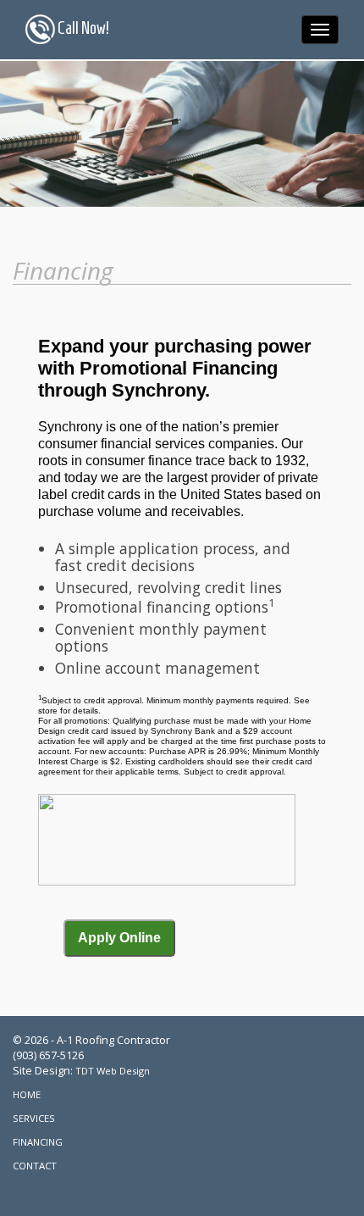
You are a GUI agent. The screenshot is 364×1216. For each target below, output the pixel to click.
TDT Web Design (112, 1070)
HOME (27, 1094)
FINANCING (38, 1141)
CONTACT (35, 1165)
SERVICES (34, 1118)
